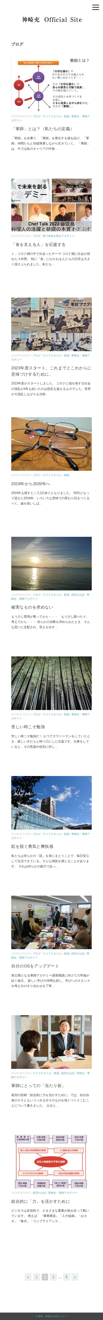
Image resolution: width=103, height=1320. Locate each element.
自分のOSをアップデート (35, 966)
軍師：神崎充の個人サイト (52, 1316)
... (56, 148)
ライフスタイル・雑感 (56, 116)
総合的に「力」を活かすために (40, 1201)
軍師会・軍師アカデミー (62, 1192)
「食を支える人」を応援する (38, 244)
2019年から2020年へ (31, 484)
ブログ (37, 116)
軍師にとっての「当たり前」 (38, 1085)
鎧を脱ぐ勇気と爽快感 (32, 846)
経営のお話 (78, 594)
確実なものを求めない (32, 607)
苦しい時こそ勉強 (28, 727)
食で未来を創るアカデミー (58, 235)
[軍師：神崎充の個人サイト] (51, 20)
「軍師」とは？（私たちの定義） (42, 129)
